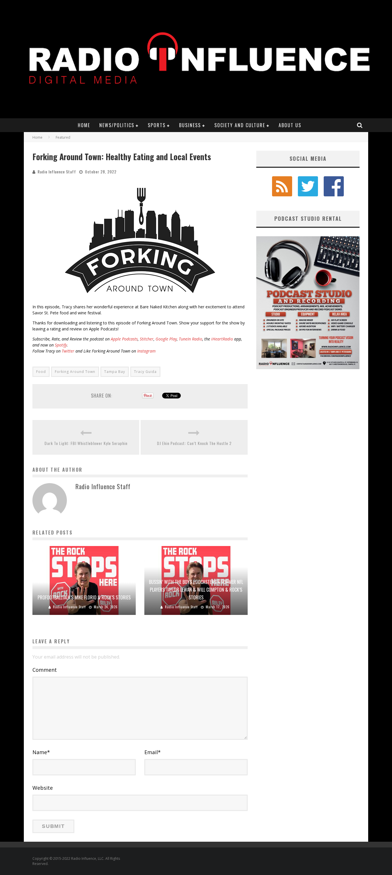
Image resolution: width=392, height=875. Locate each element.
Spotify (61, 345)
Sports (157, 125)
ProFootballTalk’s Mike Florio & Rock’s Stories (84, 597)
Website (42, 787)
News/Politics (116, 125)
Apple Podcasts (124, 339)
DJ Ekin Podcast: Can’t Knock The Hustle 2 (194, 443)
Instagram (146, 351)
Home (84, 125)
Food (41, 371)
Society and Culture (239, 125)
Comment (44, 669)
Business (190, 125)
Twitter (68, 351)
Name (41, 752)
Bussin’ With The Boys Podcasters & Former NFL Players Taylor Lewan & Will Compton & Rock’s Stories (196, 589)
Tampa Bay (114, 371)
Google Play (166, 339)
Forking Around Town (75, 371)
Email (152, 752)
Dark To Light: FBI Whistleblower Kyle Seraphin (85, 443)
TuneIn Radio (190, 339)
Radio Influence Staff (57, 172)
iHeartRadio (222, 339)
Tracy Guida (145, 371)
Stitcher (147, 339)
